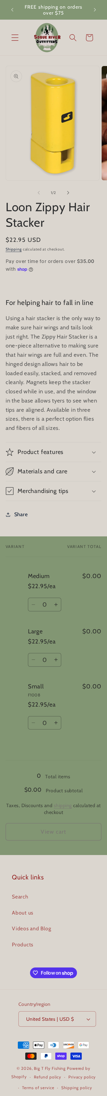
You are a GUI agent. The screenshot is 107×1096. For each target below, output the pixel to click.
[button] (15, 37)
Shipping (14, 249)
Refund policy (47, 1077)
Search (20, 896)
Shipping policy (76, 1087)
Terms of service (38, 1087)
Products (22, 944)
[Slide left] (38, 192)
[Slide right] (68, 192)
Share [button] (21, 514)
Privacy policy (82, 1077)
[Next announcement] (94, 9)
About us (22, 912)
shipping (63, 805)
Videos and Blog (31, 928)
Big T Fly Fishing (50, 1068)
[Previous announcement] (12, 9)
